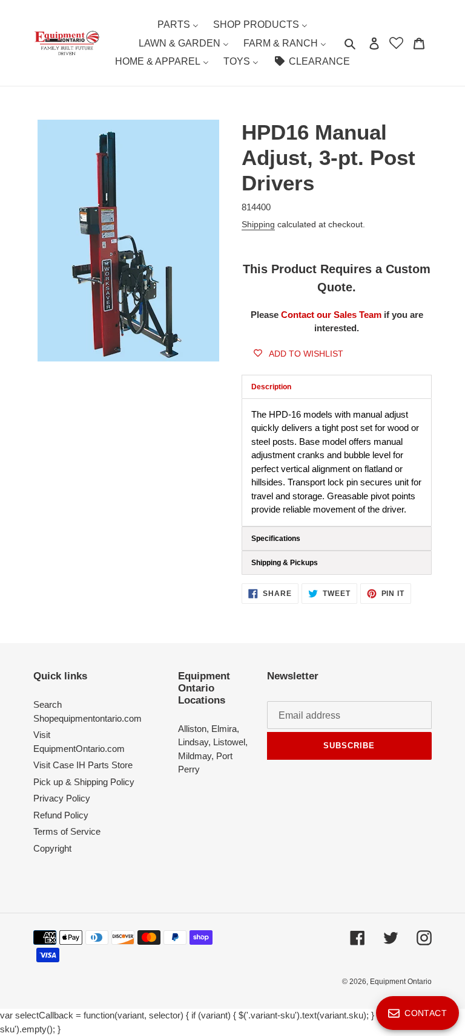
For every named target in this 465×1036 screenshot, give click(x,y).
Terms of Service (67, 831)
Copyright (52, 848)
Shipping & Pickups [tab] (284, 562)
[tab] (337, 538)
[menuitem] (178, 24)
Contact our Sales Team (332, 314)
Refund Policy (60, 815)
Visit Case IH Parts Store (83, 765)
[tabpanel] (337, 462)
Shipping (258, 224)
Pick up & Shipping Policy (83, 782)
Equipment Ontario (401, 981)
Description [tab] (271, 387)
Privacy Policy (61, 798)
